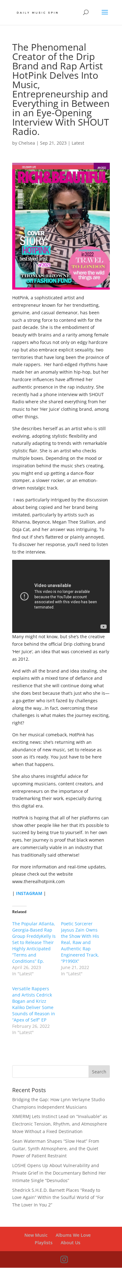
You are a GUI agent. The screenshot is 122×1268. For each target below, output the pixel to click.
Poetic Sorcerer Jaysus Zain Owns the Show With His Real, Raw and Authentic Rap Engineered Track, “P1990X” (80, 942)
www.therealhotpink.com (38, 881)
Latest (78, 143)
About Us (70, 1243)
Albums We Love (73, 1235)
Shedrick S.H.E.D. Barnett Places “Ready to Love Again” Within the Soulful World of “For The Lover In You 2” (58, 1197)
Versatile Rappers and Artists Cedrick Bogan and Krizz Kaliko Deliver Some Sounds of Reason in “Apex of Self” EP (33, 1004)
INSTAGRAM (29, 893)
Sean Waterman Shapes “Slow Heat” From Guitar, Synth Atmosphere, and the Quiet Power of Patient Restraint (55, 1148)
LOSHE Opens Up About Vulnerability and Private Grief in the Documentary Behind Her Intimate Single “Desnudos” (59, 1172)
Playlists (44, 1243)
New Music (36, 1235)
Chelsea (26, 143)
